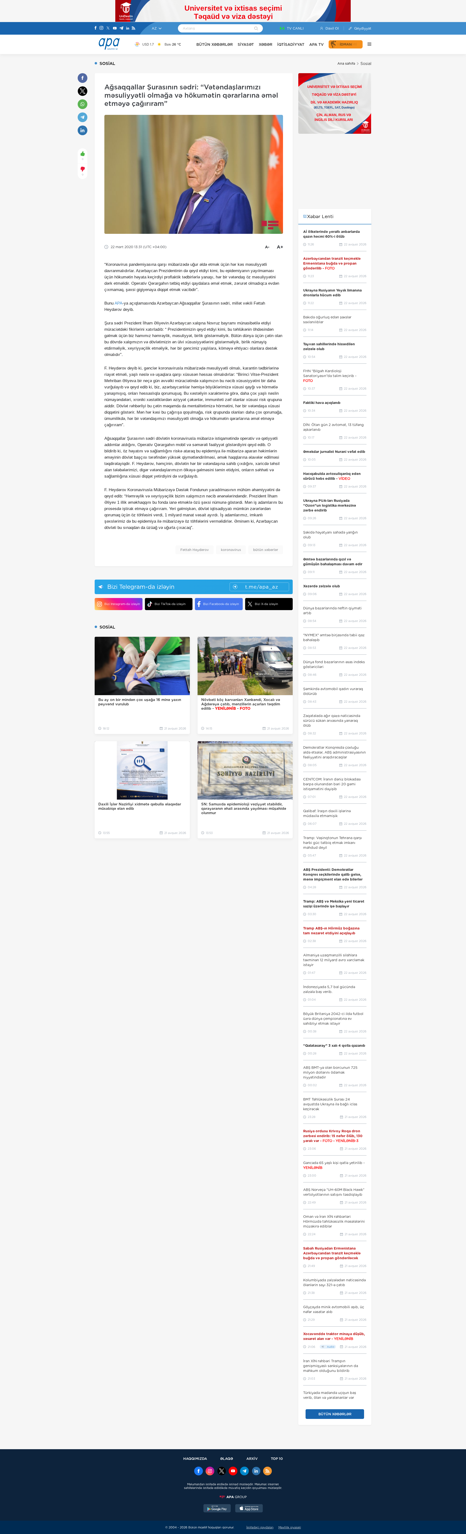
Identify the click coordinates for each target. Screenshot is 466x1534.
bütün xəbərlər (265, 550)
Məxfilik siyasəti (289, 1527)
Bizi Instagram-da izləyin (122, 604)
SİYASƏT (246, 44)
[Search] (256, 29)
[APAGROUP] (233, 1497)
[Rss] (133, 28)
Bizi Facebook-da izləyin (221, 604)
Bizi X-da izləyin (266, 604)
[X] (108, 28)
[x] (221, 1471)
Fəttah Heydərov (194, 550)
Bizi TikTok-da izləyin (170, 604)
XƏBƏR (265, 44)
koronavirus (231, 550)
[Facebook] (96, 28)
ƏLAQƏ (226, 1458)
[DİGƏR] (367, 44)
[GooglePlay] (217, 1508)
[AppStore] (249, 1508)
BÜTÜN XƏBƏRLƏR (214, 44)
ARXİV (252, 1458)
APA (118, 303)
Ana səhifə (346, 63)
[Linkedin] (127, 28)
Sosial (365, 63)
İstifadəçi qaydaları (260, 1527)
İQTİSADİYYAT (290, 44)
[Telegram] (121, 28)
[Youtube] (115, 28)
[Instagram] (101, 28)
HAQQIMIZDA (195, 1458)
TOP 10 (277, 1458)
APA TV (316, 44)
